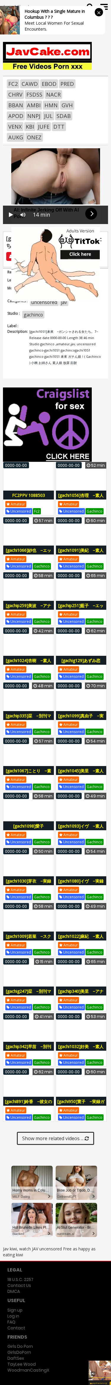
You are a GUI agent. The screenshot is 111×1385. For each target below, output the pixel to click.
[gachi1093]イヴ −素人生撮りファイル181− (81, 829)
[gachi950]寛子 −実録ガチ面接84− (80, 1105)
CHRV (15, 94)
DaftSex (15, 1358)
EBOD (49, 83)
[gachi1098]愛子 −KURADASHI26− (30, 829)
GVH (67, 105)
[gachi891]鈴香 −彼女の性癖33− (28, 1105)
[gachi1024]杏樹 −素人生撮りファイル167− (28, 664)
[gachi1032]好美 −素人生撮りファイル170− (81, 1050)
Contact (16, 1328)
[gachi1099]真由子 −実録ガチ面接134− (81, 719)
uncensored (44, 302)
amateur (17, 504)
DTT (59, 126)
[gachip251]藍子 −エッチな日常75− (81, 609)
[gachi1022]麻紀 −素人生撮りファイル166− (81, 939)
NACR (53, 94)
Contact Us (19, 1285)
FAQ (11, 1322)
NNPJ (33, 115)
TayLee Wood (21, 1364)
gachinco (33, 314)
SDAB (64, 115)
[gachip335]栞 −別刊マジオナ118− (28, 719)
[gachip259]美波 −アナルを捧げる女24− (28, 609)
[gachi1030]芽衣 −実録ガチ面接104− (28, 884)
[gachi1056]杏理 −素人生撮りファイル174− (81, 498)
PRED (67, 83)
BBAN (15, 105)
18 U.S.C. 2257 (20, 1279)
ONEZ (34, 137)
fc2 (37, 511)
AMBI (34, 105)
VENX (15, 126)
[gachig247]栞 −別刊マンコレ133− (28, 994)
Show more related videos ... (53, 1138)
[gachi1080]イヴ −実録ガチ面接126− (81, 884)
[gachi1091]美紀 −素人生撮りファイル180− (81, 553)
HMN (51, 105)
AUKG (15, 137)
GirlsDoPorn (19, 1352)
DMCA (13, 1291)
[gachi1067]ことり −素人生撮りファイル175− (28, 774)
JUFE (43, 126)
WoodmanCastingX (28, 1370)
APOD (15, 115)
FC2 (13, 83)
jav (64, 302)
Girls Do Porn (20, 1346)
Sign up (14, 1310)
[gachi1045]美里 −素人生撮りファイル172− (81, 774)
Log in (13, 1316)
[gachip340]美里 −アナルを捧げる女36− (81, 994)
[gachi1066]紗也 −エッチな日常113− (28, 553)
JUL (48, 115)
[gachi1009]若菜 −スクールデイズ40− (28, 939)
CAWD (30, 83)
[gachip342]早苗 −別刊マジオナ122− (28, 1050)
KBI (30, 126)
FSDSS (34, 94)
